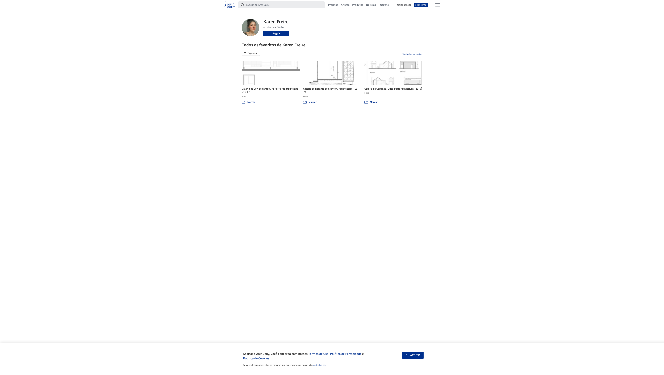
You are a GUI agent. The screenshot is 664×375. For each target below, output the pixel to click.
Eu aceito (413, 355)
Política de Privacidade (345, 354)
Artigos (345, 5)
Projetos (333, 5)
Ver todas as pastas (412, 54)
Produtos (357, 5)
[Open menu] (437, 5)
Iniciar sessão (404, 5)
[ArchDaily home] (229, 4)
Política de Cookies (256, 358)
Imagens (384, 5)
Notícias (371, 5)
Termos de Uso (318, 354)
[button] (251, 53)
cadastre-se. (319, 365)
